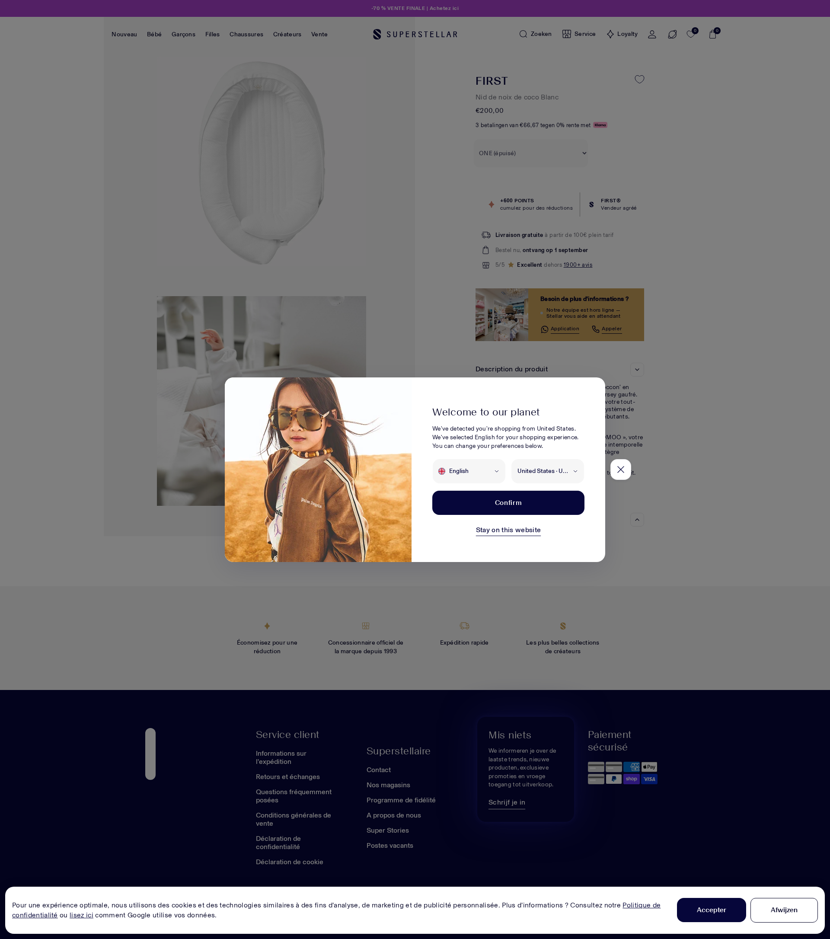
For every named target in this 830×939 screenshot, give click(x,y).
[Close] (620, 469)
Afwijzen (784, 910)
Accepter (711, 910)
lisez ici (81, 915)
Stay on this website (508, 530)
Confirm (508, 502)
